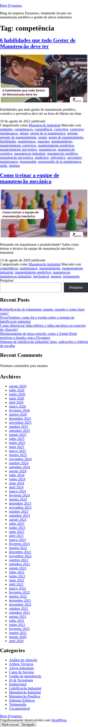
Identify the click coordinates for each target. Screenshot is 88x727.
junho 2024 (17, 479)
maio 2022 (16, 580)
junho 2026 (17, 394)
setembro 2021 (19, 612)
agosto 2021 (17, 617)
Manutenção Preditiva (24, 696)
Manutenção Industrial (44, 125)
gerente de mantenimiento (18, 137)
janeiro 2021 (18, 633)
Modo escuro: (11, 724)
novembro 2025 (20, 422)
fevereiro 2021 (19, 629)
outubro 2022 (18, 560)
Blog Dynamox (11, 5)
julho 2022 (16, 572)
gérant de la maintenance (47, 133)
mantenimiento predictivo (56, 145)
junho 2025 (17, 443)
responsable (28, 162)
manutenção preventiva (16, 157)
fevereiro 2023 (19, 544)
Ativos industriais (21, 668)
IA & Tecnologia (21, 680)
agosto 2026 (17, 386)
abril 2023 (16, 536)
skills (3, 166)
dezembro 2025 (20, 418)
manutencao (47, 149)
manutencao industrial (29, 153)
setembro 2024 (19, 467)
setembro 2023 (19, 515)
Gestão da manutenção (25, 676)
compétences (23, 129)
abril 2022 (16, 584)
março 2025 (17, 451)
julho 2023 (16, 524)
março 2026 (17, 406)
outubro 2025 (18, 427)
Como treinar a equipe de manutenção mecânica (29, 178)
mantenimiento (61, 141)
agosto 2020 (17, 637)
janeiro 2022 (18, 596)
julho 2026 (16, 390)
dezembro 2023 (20, 503)
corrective (61, 129)
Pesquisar (7, 280)
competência (43, 129)
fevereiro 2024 (19, 495)
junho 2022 (17, 576)
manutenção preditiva (62, 153)
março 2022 (17, 588)
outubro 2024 (18, 463)
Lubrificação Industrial (25, 688)
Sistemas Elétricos (22, 700)
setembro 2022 (19, 564)
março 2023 (17, 540)
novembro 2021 (20, 604)
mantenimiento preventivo (18, 149)
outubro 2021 (18, 608)
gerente (72, 133)
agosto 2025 (17, 435)
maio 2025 (16, 447)
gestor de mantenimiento (66, 137)
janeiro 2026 (18, 414)
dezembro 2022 (20, 552)
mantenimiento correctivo (18, 145)
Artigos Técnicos (21, 664)
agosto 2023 (17, 519)
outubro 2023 (18, 511)
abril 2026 (16, 402)
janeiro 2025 (18, 455)
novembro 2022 (20, 556)
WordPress (59, 720)
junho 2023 (17, 528)
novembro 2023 (20, 507)
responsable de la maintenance (59, 162)
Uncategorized (19, 708)
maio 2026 (16, 398)
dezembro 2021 (20, 600)
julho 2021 (16, 621)
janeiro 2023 (18, 548)
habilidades (8, 141)
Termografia (17, 704)
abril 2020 (16, 641)
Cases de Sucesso (21, 672)
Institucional (17, 684)
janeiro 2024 (18, 499)
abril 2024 (16, 487)
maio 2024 (16, 483)
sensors (56, 276)
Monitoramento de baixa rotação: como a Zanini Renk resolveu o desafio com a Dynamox (38, 336)
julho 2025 (16, 439)
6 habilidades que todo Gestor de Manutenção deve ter (38, 43)
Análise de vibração (23, 660)
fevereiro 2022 (19, 592)
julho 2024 (16, 475)
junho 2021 (17, 625)
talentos (14, 166)
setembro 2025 (19, 431)
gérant (24, 133)
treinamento (71, 276)
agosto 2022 (17, 568)
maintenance (27, 141)
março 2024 (17, 491)
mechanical (41, 276)
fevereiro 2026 (19, 410)
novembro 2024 (20, 459)
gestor (42, 137)
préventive (58, 157)
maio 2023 (16, 532)
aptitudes (6, 129)
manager (43, 141)
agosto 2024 (17, 471)
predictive (42, 157)
